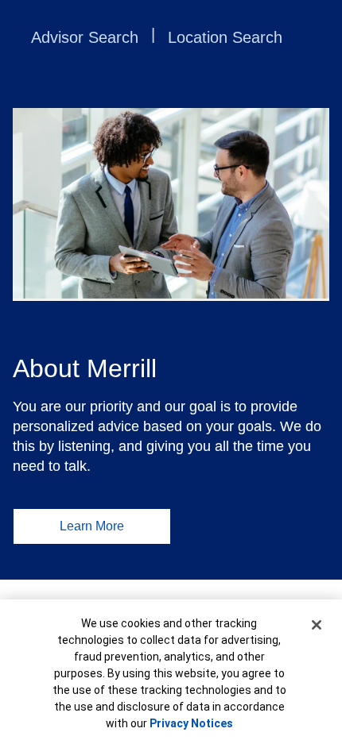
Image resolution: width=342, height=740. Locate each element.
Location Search (225, 37)
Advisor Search (84, 37)
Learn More (92, 526)
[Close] (316, 624)
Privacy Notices (191, 723)
